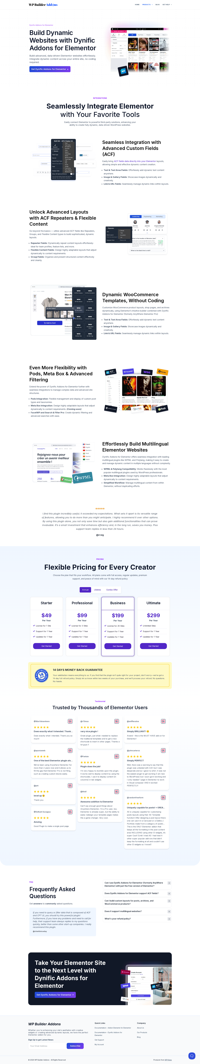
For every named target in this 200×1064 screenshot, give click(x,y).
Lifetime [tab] (97, 590)
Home (137, 4)
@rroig (100, 535)
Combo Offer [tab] (112, 590)
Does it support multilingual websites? (123, 911)
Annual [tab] (85, 590)
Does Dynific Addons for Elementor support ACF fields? (132, 893)
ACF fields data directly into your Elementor (135, 161)
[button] (137, 884)
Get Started (47, 646)
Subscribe (75, 1046)
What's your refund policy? (118, 919)
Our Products (142, 1032)
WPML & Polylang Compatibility (120, 469)
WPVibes (168, 1060)
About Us (140, 1028)
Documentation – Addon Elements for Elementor (113, 1028)
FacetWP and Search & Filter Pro (47, 412)
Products (146, 4)
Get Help (166, 4)
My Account (99, 1044)
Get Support (99, 1040)
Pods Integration (39, 399)
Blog (158, 4)
